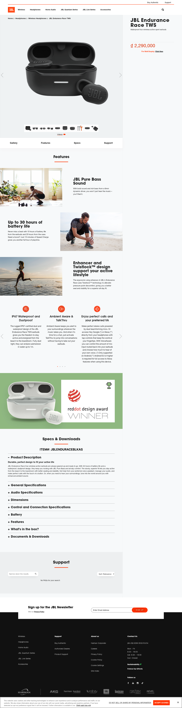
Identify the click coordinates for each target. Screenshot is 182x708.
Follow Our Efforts (135, 669)
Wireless (21, 10)
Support (168, 2)
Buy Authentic (152, 2)
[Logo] (11, 9)
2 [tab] (60, 366)
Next (120, 75)
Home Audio (50, 10)
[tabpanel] (61, 70)
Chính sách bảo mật (83, 705)
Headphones (35, 10)
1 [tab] (57, 366)
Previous (2, 75)
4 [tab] (65, 366)
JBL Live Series (89, 10)
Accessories (105, 10)
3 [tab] (62, 366)
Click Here (159, 51)
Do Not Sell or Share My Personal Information (130, 703)
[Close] (178, 702)
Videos (60, 134)
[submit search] (36, 574)
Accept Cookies (161, 703)
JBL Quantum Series (69, 10)
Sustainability (133, 664)
